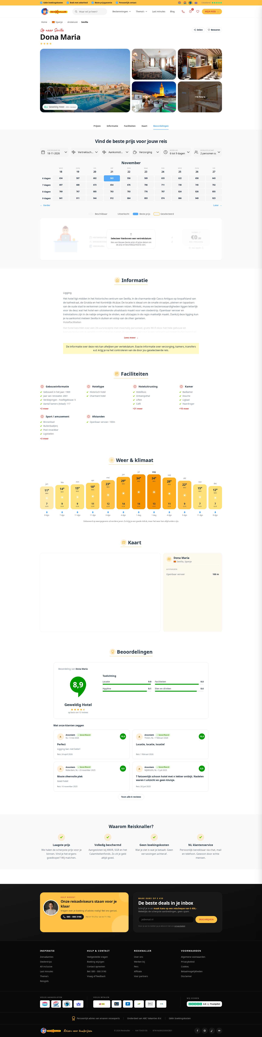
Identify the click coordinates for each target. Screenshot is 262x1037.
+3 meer (44, 438)
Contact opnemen (96, 966)
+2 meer (44, 408)
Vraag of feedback (96, 976)
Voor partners (141, 976)
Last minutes (158, 11)
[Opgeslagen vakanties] (198, 11)
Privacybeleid (188, 961)
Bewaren (215, 29)
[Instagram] (204, 1030)
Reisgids (44, 981)
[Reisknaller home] (54, 11)
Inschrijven (206, 919)
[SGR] (185, 3)
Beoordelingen (161, 125)
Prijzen (97, 125)
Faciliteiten (130, 125)
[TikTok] (212, 1030)
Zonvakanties (46, 956)
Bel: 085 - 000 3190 (96, 971)
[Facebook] (197, 1030)
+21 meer (138, 408)
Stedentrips (46, 961)
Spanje (59, 22)
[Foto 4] (154, 96)
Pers (136, 966)
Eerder (45, 205)
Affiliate (138, 971)
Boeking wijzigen (95, 961)
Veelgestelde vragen (97, 956)
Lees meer (131, 337)
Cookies (185, 966)
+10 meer (184, 408)
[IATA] (196, 3)
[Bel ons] (183, 11)
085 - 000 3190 (74, 916)
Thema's (140, 11)
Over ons (138, 956)
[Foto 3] (200, 64)
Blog (172, 11)
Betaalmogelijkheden (192, 971)
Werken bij (139, 961)
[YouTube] (219, 1030)
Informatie (112, 125)
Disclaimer (186, 976)
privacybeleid (180, 926)
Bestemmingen (120, 11)
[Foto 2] (154, 64)
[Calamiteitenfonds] (190, 3)
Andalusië (72, 22)
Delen (200, 29)
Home (44, 22)
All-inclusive (46, 966)
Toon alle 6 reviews (131, 796)
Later (217, 205)
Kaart (144, 125)
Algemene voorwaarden (193, 956)
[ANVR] (179, 3)
